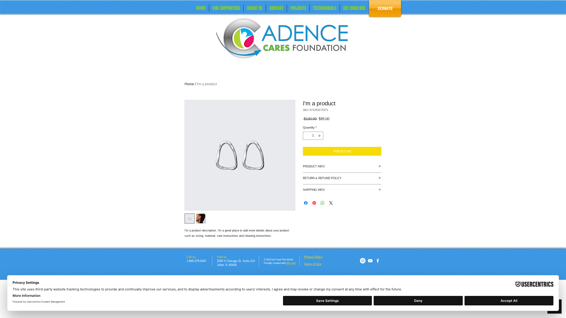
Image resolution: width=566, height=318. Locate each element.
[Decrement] (306, 136)
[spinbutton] (313, 136)
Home (189, 84)
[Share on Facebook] (305, 203)
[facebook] (378, 260)
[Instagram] (362, 260)
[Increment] (320, 136)
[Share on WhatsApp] (322, 203)
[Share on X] (331, 203)
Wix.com (291, 263)
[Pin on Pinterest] (314, 203)
